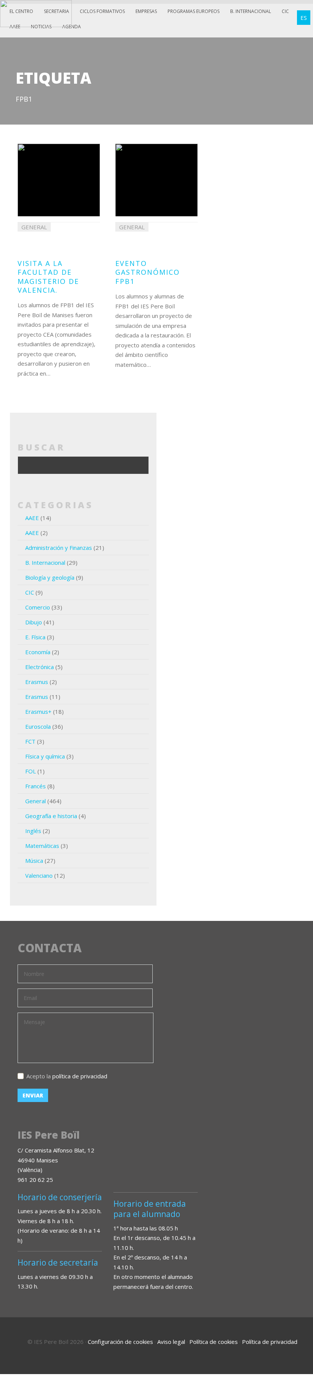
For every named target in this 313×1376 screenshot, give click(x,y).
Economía (37, 652)
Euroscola (38, 726)
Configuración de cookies (120, 1341)
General (35, 801)
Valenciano (39, 875)
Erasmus (36, 682)
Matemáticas (42, 845)
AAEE (32, 518)
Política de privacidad (269, 1341)
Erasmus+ (38, 711)
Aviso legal (171, 1341)
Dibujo (33, 622)
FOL (30, 771)
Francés (35, 786)
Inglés (33, 831)
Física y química (45, 756)
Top (286, 1338)
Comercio (37, 607)
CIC (285, 11)
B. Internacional (45, 562)
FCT (30, 741)
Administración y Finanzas (58, 547)
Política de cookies (213, 1341)
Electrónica (39, 667)
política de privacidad (79, 1076)
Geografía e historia (51, 816)
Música (34, 860)
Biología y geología (49, 577)
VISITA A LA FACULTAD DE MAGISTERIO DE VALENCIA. (48, 277)
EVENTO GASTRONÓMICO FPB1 (147, 272)
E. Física (35, 637)
